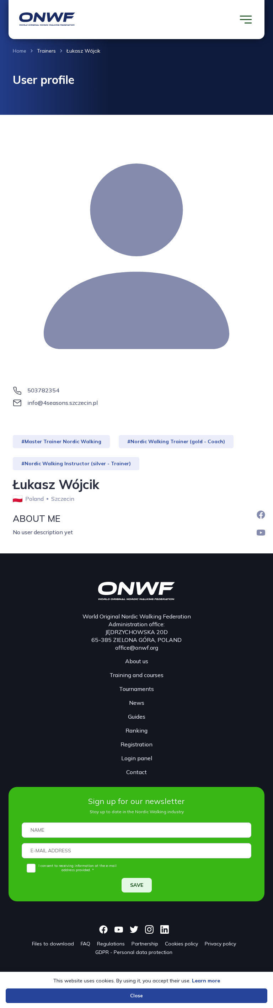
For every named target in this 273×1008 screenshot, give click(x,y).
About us (136, 661)
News (136, 702)
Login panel (136, 758)
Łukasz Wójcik (83, 51)
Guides (136, 716)
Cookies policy (181, 943)
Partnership (145, 943)
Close (136, 995)
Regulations (111, 943)
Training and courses (136, 675)
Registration (136, 744)
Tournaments (136, 688)
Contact (136, 772)
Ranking (136, 730)
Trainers (46, 51)
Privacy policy (220, 943)
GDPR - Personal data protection (133, 952)
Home (19, 51)
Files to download (53, 943)
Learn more (206, 980)
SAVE (136, 885)
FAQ (85, 943)
